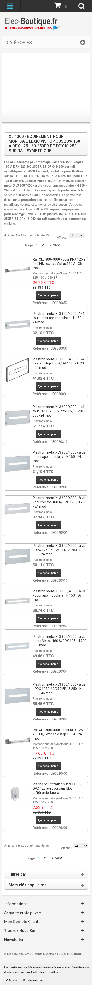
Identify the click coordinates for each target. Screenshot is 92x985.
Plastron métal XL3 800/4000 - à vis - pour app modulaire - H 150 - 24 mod (59, 456)
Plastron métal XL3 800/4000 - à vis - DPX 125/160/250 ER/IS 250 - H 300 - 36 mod (59, 689)
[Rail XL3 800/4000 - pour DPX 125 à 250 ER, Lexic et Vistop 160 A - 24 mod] (17, 741)
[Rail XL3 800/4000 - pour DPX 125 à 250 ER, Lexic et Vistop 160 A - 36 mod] (17, 270)
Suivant (54, 245)
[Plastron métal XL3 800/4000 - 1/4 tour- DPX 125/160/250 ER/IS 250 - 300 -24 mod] (17, 418)
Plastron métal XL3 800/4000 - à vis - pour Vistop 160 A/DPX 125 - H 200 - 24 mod (59, 502)
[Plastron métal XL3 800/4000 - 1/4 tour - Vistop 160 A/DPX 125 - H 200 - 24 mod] (17, 370)
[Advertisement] (46, 88)
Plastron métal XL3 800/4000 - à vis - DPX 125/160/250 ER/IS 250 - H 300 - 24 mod (59, 550)
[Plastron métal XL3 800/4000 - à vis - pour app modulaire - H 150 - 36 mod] (17, 602)
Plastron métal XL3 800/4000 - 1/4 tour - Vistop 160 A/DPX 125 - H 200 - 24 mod (59, 363)
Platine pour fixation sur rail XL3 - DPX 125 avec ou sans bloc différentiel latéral (57, 788)
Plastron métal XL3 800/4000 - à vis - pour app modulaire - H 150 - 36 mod (59, 595)
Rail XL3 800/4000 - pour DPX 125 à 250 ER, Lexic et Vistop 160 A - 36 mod (59, 263)
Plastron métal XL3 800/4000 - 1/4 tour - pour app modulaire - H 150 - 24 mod (58, 318)
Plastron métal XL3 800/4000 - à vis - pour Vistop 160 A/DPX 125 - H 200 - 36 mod (59, 641)
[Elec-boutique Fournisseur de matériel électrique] (32, 24)
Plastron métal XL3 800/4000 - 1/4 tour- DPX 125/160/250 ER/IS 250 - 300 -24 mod (59, 411)
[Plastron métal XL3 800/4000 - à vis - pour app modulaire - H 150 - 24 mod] (17, 463)
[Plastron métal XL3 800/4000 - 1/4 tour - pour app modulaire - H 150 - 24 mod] (17, 324)
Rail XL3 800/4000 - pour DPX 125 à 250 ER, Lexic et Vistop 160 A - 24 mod (59, 734)
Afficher (62, 237)
